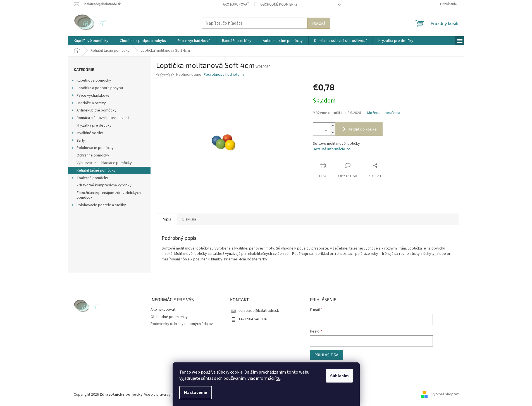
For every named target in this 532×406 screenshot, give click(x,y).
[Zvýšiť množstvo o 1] (332, 126)
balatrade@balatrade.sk (258, 311)
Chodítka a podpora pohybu (100, 88)
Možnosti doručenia (383, 113)
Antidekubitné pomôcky (96, 110)
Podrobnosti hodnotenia (224, 74)
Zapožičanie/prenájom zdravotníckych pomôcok (109, 195)
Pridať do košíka (363, 129)
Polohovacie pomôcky (95, 148)
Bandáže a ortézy (91, 103)
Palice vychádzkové (93, 95)
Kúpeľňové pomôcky (94, 80)
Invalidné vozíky (90, 133)
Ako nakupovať (236, 4)
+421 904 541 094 (252, 319)
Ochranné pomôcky (93, 155)
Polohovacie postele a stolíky (101, 205)
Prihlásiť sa (326, 354)
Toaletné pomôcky (92, 178)
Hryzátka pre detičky (94, 125)
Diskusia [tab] (189, 219)
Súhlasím (339, 376)
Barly (81, 140)
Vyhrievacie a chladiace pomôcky (104, 163)
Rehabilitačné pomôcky (96, 170)
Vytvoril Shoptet (445, 394)
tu (278, 378)
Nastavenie (195, 393)
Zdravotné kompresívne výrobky (104, 185)
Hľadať (319, 23)
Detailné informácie (329, 149)
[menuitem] (91, 40)
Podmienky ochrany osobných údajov (182, 324)
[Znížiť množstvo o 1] (332, 132)
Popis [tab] (166, 219)
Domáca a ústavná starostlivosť (103, 118)
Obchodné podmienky (278, 4)
